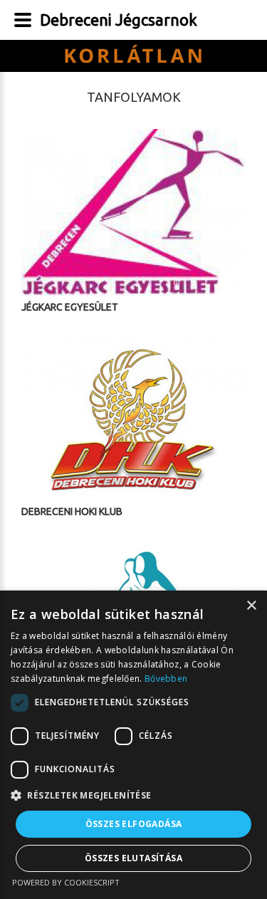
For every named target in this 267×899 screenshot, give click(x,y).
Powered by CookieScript (66, 882)
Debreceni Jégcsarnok (118, 19)
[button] (133, 795)
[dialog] (133, 745)
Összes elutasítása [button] (133, 858)
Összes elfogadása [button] (133, 824)
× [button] (251, 606)
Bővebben (166, 678)
